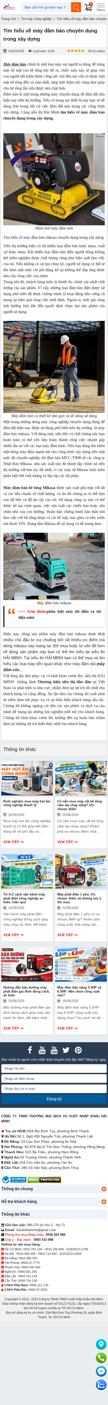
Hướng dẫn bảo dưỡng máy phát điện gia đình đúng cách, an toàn (26, 991)
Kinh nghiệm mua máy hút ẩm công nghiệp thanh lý (26, 803)
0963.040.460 (30, 1267)
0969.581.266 (27, 1272)
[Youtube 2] (54, 1050)
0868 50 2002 (37, 1289)
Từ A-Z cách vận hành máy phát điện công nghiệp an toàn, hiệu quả (24, 898)
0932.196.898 (54, 1249)
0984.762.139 (27, 1276)
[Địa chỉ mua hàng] (101, 1344)
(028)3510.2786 (77, 1249)
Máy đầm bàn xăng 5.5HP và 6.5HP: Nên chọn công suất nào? (79, 991)
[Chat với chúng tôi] (101, 1385)
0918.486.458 (25, 1254)
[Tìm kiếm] (76, 7)
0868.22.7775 (30, 1263)
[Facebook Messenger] (101, 1371)
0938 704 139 (27, 1280)
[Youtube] (42, 1050)
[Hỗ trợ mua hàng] (101, 1358)
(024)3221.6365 (71, 1254)
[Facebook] (30, 1050)
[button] (104, 1188)
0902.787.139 (32, 1249)
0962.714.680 (47, 1254)
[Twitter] (66, 1050)
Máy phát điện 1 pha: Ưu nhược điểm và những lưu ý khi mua (79, 898)
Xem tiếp (11, 842)
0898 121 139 (38, 1285)
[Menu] (101, 7)
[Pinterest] (78, 1050)
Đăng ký (54, 1099)
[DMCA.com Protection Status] (44, 1179)
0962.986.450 (27, 1258)
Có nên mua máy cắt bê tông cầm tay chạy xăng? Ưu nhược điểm (79, 805)
